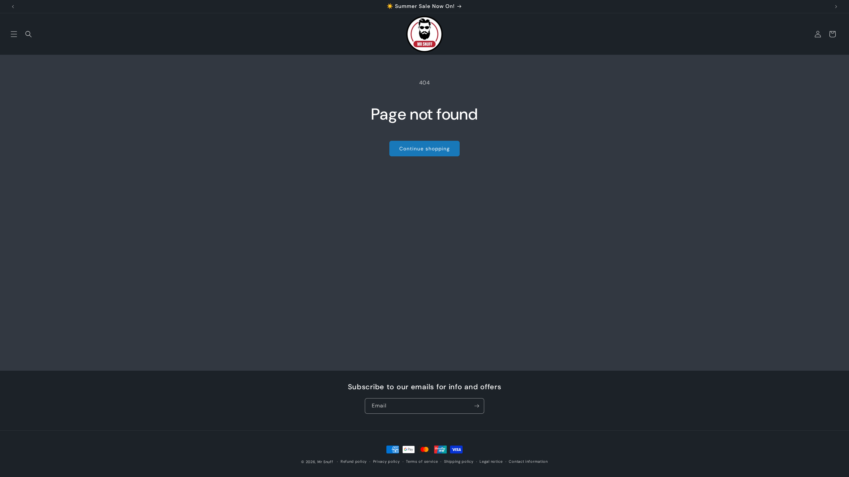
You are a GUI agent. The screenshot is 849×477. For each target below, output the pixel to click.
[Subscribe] (476, 406)
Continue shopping (424, 148)
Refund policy (354, 461)
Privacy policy (386, 461)
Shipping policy (459, 461)
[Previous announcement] (13, 6)
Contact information (528, 461)
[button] (14, 34)
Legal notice (491, 461)
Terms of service (422, 461)
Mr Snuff (325, 461)
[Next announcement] (836, 6)
